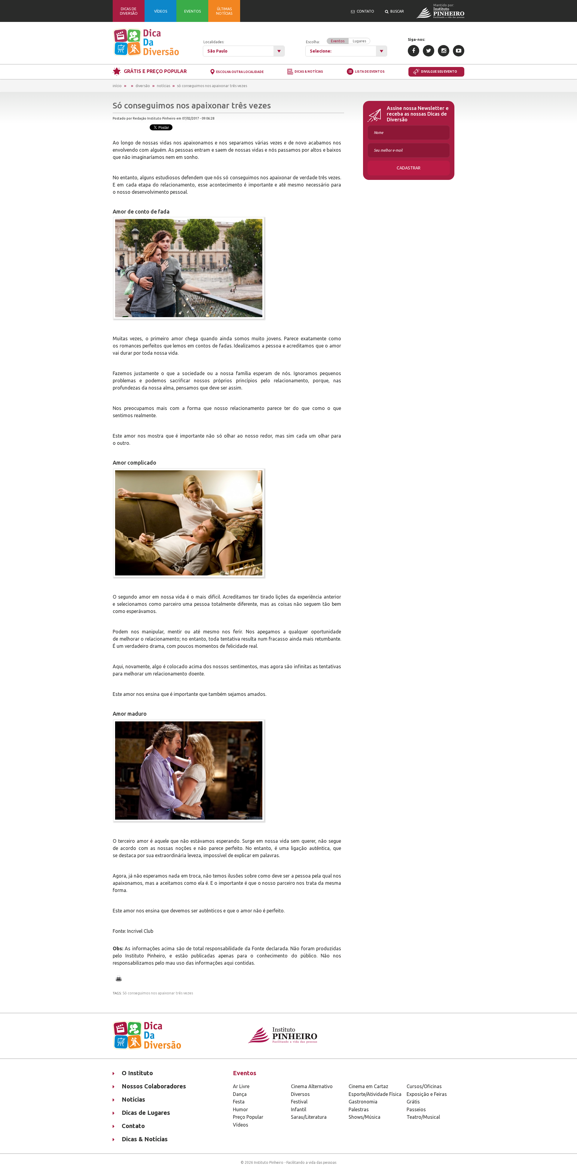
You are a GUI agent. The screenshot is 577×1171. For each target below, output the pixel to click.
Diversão (143, 86)
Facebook (413, 50)
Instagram (443, 50)
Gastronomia (363, 1101)
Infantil (298, 1109)
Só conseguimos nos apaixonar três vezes (212, 86)
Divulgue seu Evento (439, 71)
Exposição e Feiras (427, 1094)
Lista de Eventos (370, 71)
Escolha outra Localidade (240, 72)
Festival (299, 1101)
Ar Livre (241, 1086)
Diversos (300, 1094)
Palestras (359, 1109)
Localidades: (213, 42)
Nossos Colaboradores (154, 1086)
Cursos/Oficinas (424, 1086)
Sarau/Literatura (309, 1117)
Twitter (428, 50)
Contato (133, 1125)
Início (117, 86)
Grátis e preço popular (155, 71)
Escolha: (336, 41)
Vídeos (240, 1124)
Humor (240, 1109)
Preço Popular (248, 1117)
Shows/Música (364, 1117)
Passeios (416, 1109)
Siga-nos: (416, 39)
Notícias (163, 86)
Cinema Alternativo (312, 1086)
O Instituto (137, 1072)
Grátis (413, 1101)
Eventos (337, 41)
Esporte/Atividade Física (375, 1094)
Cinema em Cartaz (368, 1086)
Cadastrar (408, 167)
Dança (240, 1094)
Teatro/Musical (423, 1117)
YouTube (458, 50)
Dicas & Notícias (309, 72)
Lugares (359, 41)
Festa (239, 1101)
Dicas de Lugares (146, 1112)
